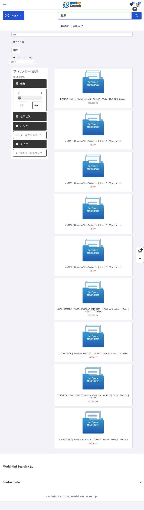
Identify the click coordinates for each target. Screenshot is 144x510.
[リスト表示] (19, 57)
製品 (15, 50)
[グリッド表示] (13, 57)
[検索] (136, 15)
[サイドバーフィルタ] (30, 57)
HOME (65, 26)
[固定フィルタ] (24, 57)
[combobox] (99, 15)
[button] (6, 4)
